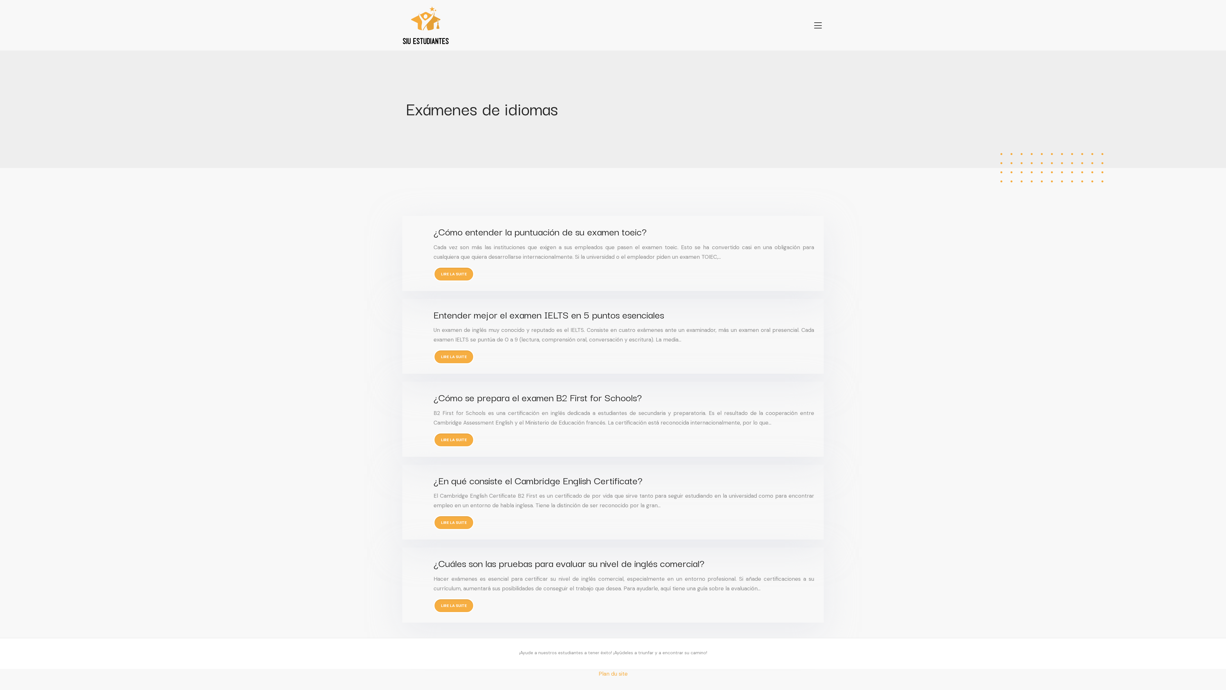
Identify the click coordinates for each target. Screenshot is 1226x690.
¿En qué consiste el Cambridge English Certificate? (538, 479)
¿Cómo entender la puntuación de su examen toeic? (540, 231)
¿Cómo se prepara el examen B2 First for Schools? (538, 396)
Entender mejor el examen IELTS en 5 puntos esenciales (549, 314)
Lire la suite (454, 274)
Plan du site (613, 673)
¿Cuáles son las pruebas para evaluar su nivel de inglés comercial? (569, 562)
